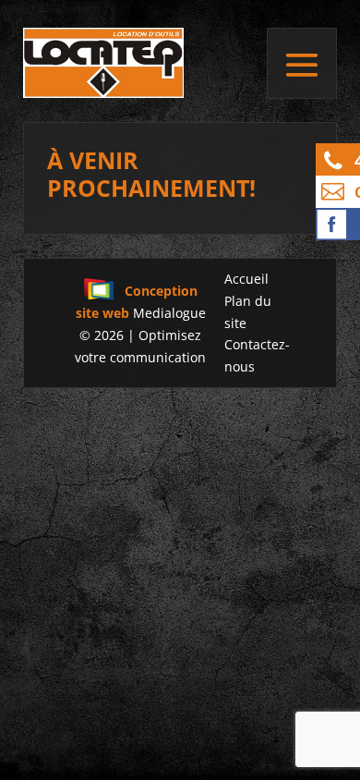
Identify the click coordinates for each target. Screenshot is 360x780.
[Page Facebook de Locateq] (338, 224)
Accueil (246, 278)
